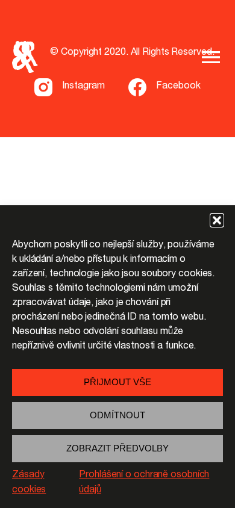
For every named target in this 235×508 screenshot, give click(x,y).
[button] (217, 220)
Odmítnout (117, 415)
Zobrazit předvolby (117, 448)
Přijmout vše (117, 382)
